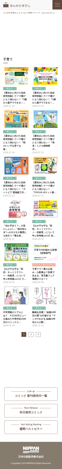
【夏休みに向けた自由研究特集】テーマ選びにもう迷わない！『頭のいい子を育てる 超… (14, 142)
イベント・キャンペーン (43, 265)
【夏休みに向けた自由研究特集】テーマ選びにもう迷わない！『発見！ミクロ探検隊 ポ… (43, 142)
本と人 (9, 88)
